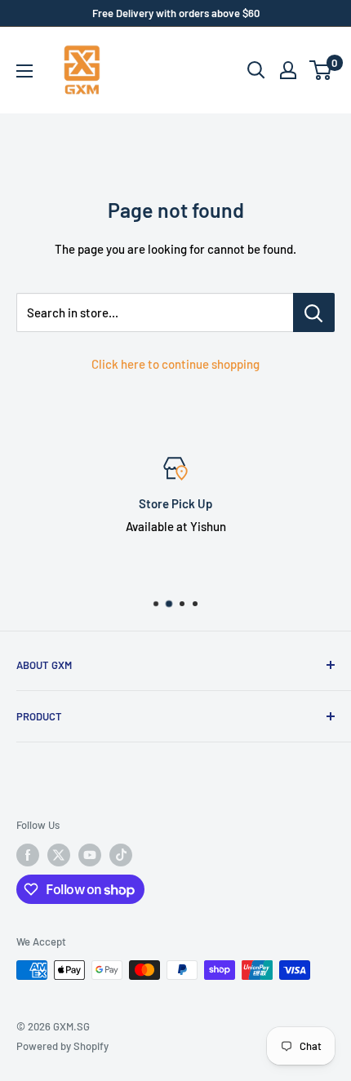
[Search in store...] (314, 312)
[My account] (288, 70)
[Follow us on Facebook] (27, 855)
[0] (321, 70)
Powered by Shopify (62, 1045)
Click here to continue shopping (175, 364)
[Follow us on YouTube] (89, 855)
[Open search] (256, 70)
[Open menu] (24, 71)
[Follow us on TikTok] (120, 855)
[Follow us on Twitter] (58, 855)
